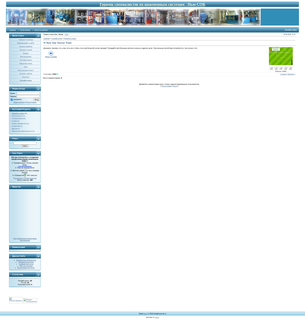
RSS (66, 34)
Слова (14, 121)
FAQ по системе (26, 266)
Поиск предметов (19, 123)
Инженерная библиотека (26, 260)
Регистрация (25, 30)
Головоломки (17, 118)
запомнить (17, 99)
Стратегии (16, 126)
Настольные (17, 116)
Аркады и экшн (18, 113)
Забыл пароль (19, 102)
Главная (12, 30)
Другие (14, 129)
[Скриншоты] (281, 56)
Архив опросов (30, 178)
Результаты (18, 178)
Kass (145, 314)
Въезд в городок (40, 30)
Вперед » (291, 74)
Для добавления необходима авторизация (25, 239)
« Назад (283, 74)
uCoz (157, 317)
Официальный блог (26, 262)
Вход (175, 86)
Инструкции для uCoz (26, 268)
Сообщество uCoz (26, 264)
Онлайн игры (57, 38)
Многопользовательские (22, 131)
